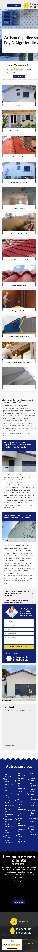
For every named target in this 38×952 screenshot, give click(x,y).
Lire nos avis (12, 948)
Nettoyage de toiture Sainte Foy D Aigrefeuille (32, 828)
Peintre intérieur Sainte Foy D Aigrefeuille (32, 794)
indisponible (23, 928)
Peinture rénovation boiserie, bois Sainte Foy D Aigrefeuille (20, 780)
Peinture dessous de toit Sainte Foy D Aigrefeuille (8, 836)
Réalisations (14, 5)
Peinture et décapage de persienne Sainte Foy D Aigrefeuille (8, 817)
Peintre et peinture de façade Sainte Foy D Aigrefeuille (20, 800)
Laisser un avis (19, 76)
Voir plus (19, 902)
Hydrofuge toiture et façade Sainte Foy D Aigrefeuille (32, 810)
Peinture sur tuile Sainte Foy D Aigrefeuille (8, 779)
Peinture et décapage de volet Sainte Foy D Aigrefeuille (8, 796)
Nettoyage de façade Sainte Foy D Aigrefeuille (32, 779)
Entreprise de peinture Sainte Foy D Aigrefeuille (20, 835)
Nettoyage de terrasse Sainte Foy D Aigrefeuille (20, 819)
